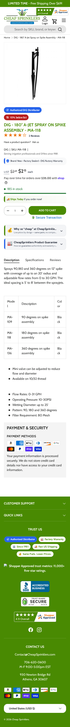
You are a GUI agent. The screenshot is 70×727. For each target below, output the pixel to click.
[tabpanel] (35, 342)
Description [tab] (11, 260)
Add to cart (47, 210)
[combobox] (35, 29)
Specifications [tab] (34, 260)
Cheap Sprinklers (20, 719)
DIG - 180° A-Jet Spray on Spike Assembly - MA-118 (39, 37)
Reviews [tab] (55, 260)
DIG (6, 149)
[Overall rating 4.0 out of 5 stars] (15, 136)
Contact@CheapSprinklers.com (35, 654)
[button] (55, 21)
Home (7, 37)
